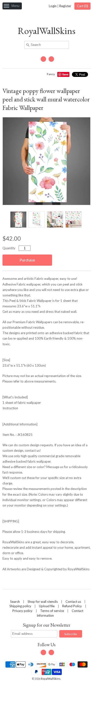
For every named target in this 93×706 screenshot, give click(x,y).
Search (15, 602)
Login (53, 6)
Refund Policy (72, 606)
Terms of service (52, 611)
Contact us (73, 602)
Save (65, 74)
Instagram (51, 59)
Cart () (82, 6)
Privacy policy (22, 611)
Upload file (47, 606)
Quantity (8, 248)
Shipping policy (20, 606)
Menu (15, 6)
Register (65, 6)
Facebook (43, 59)
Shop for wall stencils (43, 602)
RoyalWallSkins (46, 30)
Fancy (51, 74)
